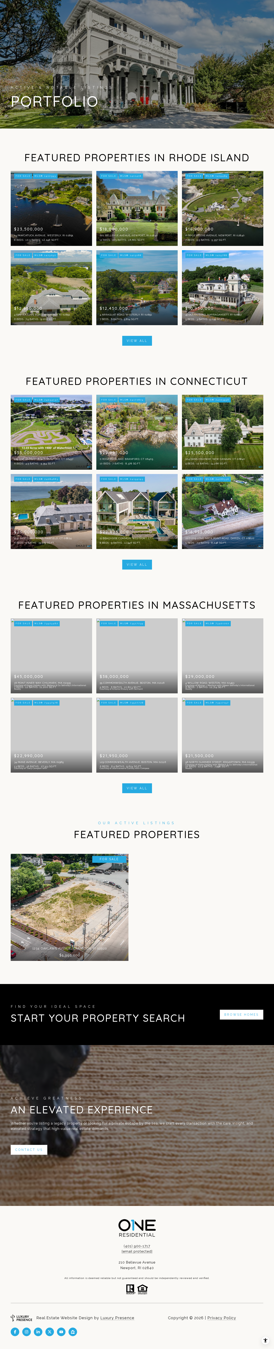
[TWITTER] (49, 1332)
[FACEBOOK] (15, 1332)
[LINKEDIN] (38, 1332)
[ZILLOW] (72, 1332)
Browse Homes (241, 1014)
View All (137, 340)
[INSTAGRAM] (26, 1332)
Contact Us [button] (29, 1150)
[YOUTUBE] (61, 1332)
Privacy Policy (221, 1318)
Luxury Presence (117, 1318)
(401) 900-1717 (137, 1246)
